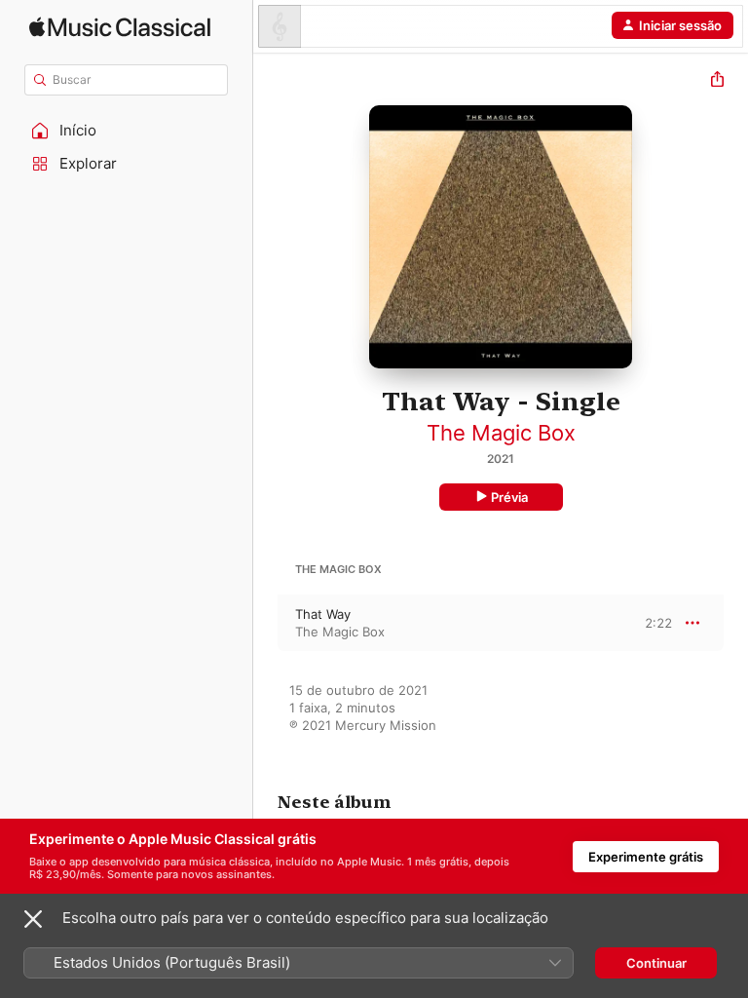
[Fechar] (33, 919)
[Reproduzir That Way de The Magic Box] (266, 623)
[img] (119, 27)
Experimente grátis (645, 856)
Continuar (656, 963)
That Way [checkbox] (323, 614)
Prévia (509, 497)
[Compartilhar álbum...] (717, 81)
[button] (126, 130)
